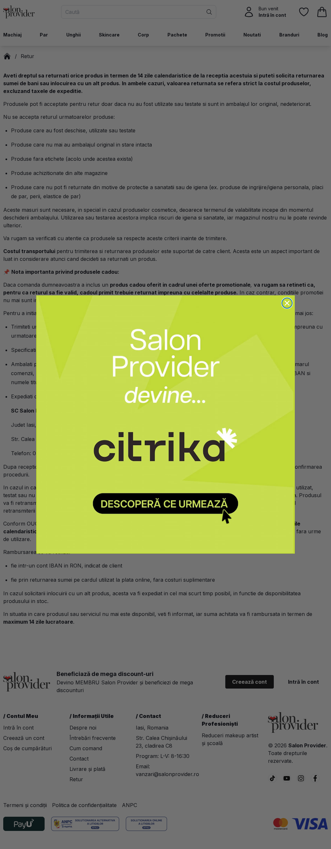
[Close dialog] (287, 303)
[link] (165, 424)
